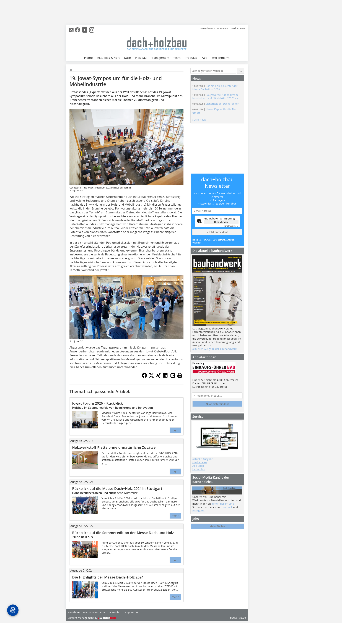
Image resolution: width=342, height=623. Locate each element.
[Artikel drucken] (179, 375)
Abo (204, 58)
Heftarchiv (198, 469)
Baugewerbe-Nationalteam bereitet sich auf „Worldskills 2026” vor (215, 96)
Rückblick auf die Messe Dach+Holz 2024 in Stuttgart (117, 488)
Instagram (198, 510)
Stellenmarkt (220, 58)
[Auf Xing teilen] (158, 377)
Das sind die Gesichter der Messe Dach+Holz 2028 (214, 87)
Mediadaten (237, 28)
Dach (127, 58)
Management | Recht (165, 58)
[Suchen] (240, 71)
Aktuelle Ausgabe (202, 459)
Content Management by (83, 617)
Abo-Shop (198, 465)
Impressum (132, 612)
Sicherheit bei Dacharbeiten (215, 103)
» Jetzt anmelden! (217, 232)
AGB (102, 612)
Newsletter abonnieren (214, 28)
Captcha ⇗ (231, 226)
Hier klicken (221, 222)
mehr (175, 430)
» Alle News (199, 119)
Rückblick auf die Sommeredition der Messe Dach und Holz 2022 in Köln (123, 534)
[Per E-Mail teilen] (172, 375)
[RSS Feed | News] (71, 29)
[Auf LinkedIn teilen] (165, 377)
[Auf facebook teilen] (144, 377)
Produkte (191, 58)
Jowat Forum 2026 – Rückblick (97, 403)
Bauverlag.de (238, 617)
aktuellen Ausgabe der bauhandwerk (214, 348)
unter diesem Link (223, 503)
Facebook (226, 507)
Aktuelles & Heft (108, 58)
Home (88, 58)
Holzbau (141, 58)
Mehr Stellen (217, 526)
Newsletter (74, 612)
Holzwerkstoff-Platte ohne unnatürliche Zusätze (114, 447)
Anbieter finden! (219, 404)
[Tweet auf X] (151, 377)
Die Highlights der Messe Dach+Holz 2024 (107, 577)
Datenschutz (115, 612)
